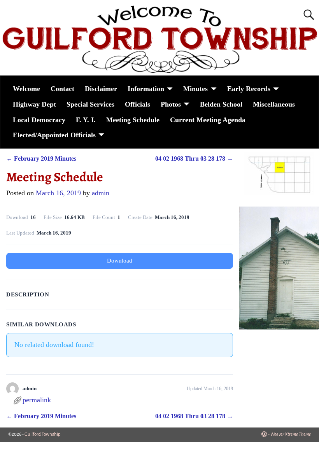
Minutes (195, 89)
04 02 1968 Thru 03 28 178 (194, 158)
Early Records (248, 89)
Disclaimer (101, 89)
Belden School (221, 104)
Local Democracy (39, 120)
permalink (37, 400)
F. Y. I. (86, 120)
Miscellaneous (274, 104)
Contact (62, 89)
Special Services (90, 104)
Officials (137, 104)
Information (146, 89)
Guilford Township (43, 434)
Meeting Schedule (133, 120)
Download (119, 261)
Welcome (26, 89)
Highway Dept (34, 104)
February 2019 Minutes (41, 158)
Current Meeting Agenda (207, 120)
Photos (171, 104)
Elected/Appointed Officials (54, 135)
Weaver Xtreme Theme (290, 434)
